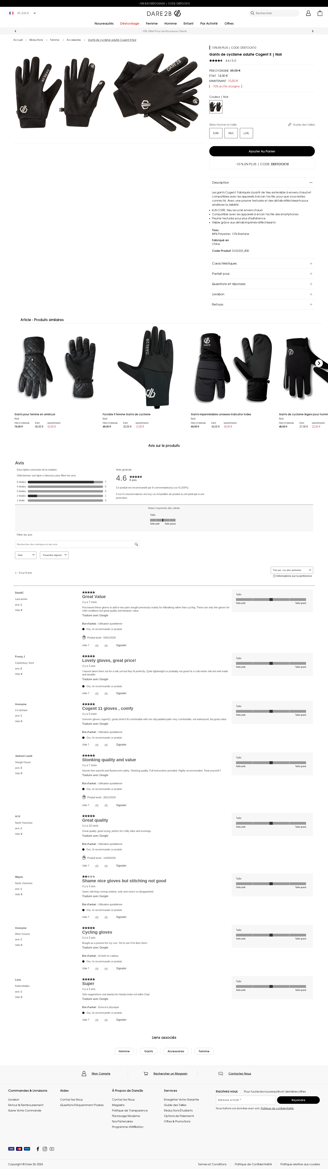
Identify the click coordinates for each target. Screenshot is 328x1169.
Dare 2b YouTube (52, 1149)
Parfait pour (221, 273)
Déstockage (129, 23)
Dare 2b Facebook (38, 1149)
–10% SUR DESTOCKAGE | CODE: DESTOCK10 (164, 3)
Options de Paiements (179, 1116)
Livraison (218, 294)
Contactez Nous (239, 1073)
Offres (229, 23)
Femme (152, 23)
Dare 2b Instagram (45, 1149)
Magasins (118, 1105)
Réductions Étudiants (178, 1110)
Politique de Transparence (130, 1110)
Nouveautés (104, 23)
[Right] (319, 363)
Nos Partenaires (122, 1121)
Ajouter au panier (262, 151)
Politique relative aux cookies (300, 1164)
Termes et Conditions (212, 1164)
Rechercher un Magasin (170, 1073)
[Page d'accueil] (164, 12)
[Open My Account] (308, 13)
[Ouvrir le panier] (320, 13)
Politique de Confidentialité (253, 1164)
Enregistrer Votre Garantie (181, 1099)
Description (220, 182)
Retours (217, 304)
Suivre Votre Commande (24, 1110)
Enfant (189, 23)
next (313, 31)
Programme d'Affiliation (127, 1127)
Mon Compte (101, 1073)
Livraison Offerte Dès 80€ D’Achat (164, 31)
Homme (171, 23)
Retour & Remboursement (26, 1105)
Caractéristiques (224, 263)
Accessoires (176, 1051)
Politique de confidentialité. (277, 1108)
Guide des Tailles (175, 1105)
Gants (148, 1051)
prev (15, 31)
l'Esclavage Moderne (126, 1116)
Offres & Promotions (177, 1121)
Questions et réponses (228, 284)
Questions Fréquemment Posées (82, 1105)
